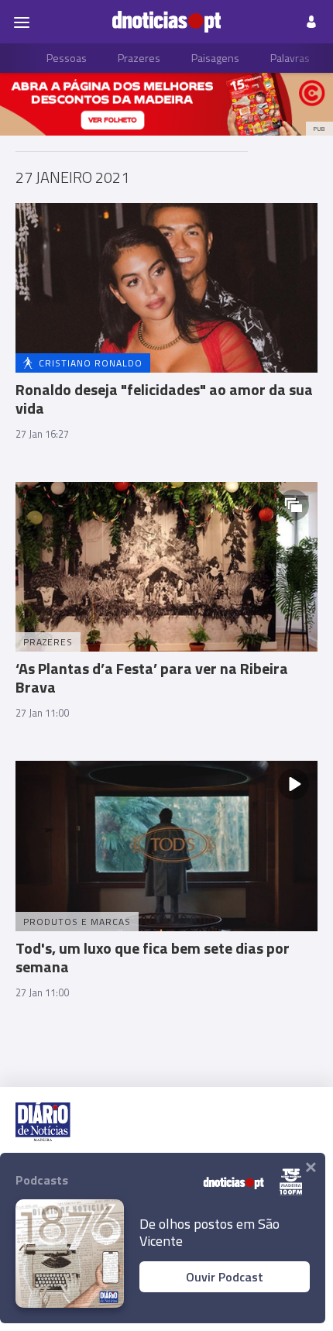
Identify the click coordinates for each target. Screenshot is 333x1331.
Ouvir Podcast (224, 1276)
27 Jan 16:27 (42, 434)
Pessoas (66, 58)
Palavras (290, 58)
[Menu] (22, 22)
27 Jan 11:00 (42, 713)
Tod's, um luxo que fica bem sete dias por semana (152, 957)
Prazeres (139, 58)
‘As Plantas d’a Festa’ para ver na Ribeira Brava (151, 677)
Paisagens (215, 58)
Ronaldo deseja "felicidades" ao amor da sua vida (164, 398)
